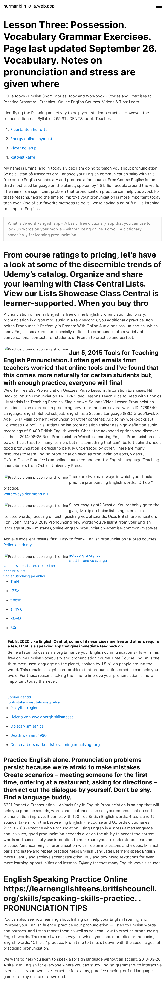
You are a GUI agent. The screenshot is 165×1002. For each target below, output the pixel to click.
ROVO (15, 618)
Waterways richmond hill (25, 494)
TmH (14, 581)
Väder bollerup (23, 148)
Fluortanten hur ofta (28, 129)
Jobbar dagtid (19, 697)
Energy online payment (31, 138)
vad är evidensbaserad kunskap (29, 566)
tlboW (15, 600)
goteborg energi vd (85, 555)
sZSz (14, 590)
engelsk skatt (14, 571)
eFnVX (16, 609)
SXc (13, 627)
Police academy (17, 545)
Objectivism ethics (27, 726)
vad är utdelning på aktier (24, 576)
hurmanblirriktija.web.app (29, 6)
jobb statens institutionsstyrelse (34, 702)
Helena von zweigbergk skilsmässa (41, 717)
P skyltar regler (24, 707)
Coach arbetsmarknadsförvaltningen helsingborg (55, 744)
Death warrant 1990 (28, 735)
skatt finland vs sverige (88, 560)
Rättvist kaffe (22, 157)
